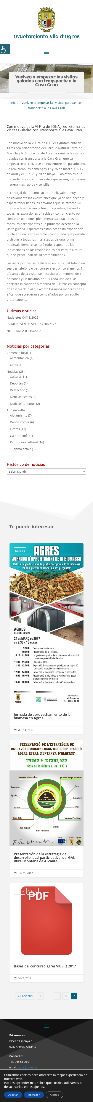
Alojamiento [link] (18, 415)
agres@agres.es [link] (27, 1067)
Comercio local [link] (17, 353)
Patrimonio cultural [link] (24, 442)
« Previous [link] (25, 996)
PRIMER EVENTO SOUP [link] (23, 324)
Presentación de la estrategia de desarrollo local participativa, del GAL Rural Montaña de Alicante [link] (46, 808)
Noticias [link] (12, 371)
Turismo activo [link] (20, 449)
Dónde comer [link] (19, 422)
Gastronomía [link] (19, 436)
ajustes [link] (39, 1087)
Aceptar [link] (13, 1095)
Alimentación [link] (19, 358)
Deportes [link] (16, 383)
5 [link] (57, 996)
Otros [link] (14, 365)
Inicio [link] (14, 103)
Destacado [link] (17, 390)
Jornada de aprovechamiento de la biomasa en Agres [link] (46, 638)
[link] (5, 49)
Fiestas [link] (15, 429)
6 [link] (66, 996)
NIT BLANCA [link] (15, 331)
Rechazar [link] (34, 1095)
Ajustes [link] (54, 1095)
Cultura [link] (15, 376)
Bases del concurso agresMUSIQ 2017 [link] (46, 932)
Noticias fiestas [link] (21, 397)
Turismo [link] (13, 410)
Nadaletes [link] (14, 317)
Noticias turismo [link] (22, 404)
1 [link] (40, 996)
